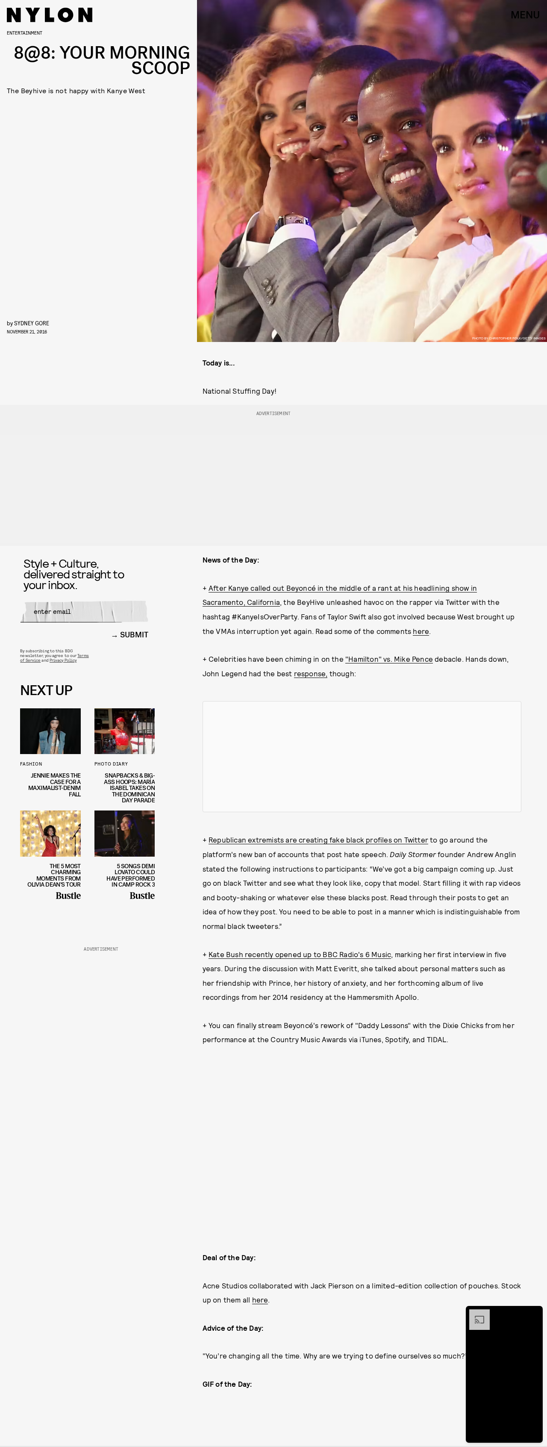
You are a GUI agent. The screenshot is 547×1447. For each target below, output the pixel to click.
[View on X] (362, 756)
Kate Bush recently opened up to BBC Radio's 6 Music (300, 954)
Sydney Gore (31, 323)
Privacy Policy (63, 660)
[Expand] (475, 1313)
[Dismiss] (533, 1313)
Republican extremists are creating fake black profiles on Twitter (318, 839)
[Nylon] (49, 15)
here (421, 631)
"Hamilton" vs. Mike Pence (389, 658)
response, (311, 673)
